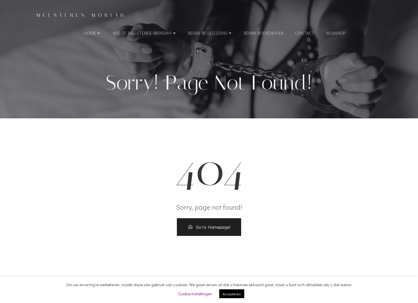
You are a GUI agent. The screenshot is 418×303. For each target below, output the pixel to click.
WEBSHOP (335, 33)
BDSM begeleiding (207, 33)
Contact (304, 33)
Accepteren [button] (232, 293)
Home (90, 33)
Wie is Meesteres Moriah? (142, 33)
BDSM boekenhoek (264, 33)
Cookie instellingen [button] (195, 293)
